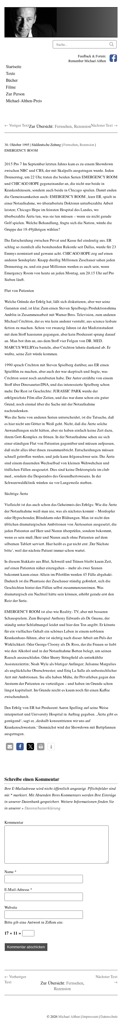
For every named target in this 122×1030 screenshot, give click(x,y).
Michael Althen (69, 1016)
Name (10, 871)
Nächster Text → (104, 125)
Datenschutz (109, 1016)
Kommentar (13, 822)
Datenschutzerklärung (42, 808)
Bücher (12, 80)
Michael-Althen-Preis (24, 100)
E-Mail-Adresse (18, 889)
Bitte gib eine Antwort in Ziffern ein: (33, 922)
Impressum (90, 1016)
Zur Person (15, 94)
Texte (10, 73)
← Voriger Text (16, 125)
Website (10, 907)
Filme (11, 87)
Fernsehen (63, 126)
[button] (9, 746)
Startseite (13, 66)
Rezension (82, 126)
